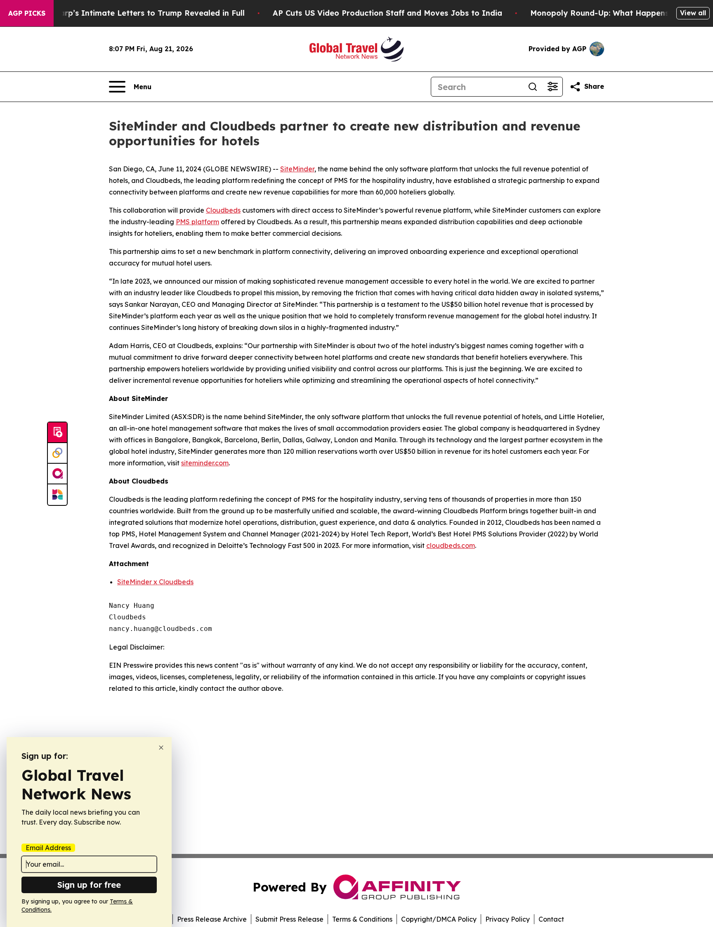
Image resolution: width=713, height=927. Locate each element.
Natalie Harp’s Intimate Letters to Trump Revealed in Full (134, 13)
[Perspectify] (57, 453)
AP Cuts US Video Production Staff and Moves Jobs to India (387, 13)
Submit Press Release (289, 919)
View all (693, 13)
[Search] (533, 86)
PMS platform (197, 222)
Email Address (48, 848)
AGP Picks (26, 13)
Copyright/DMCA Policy (439, 919)
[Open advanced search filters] (552, 86)
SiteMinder (297, 169)
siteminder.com (205, 463)
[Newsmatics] (57, 494)
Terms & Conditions (362, 919)
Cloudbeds (223, 210)
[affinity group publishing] (57, 474)
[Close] (161, 748)
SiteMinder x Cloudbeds (155, 582)
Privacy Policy (507, 919)
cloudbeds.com (450, 545)
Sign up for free (89, 885)
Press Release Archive (212, 919)
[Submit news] (57, 432)
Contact (551, 919)
